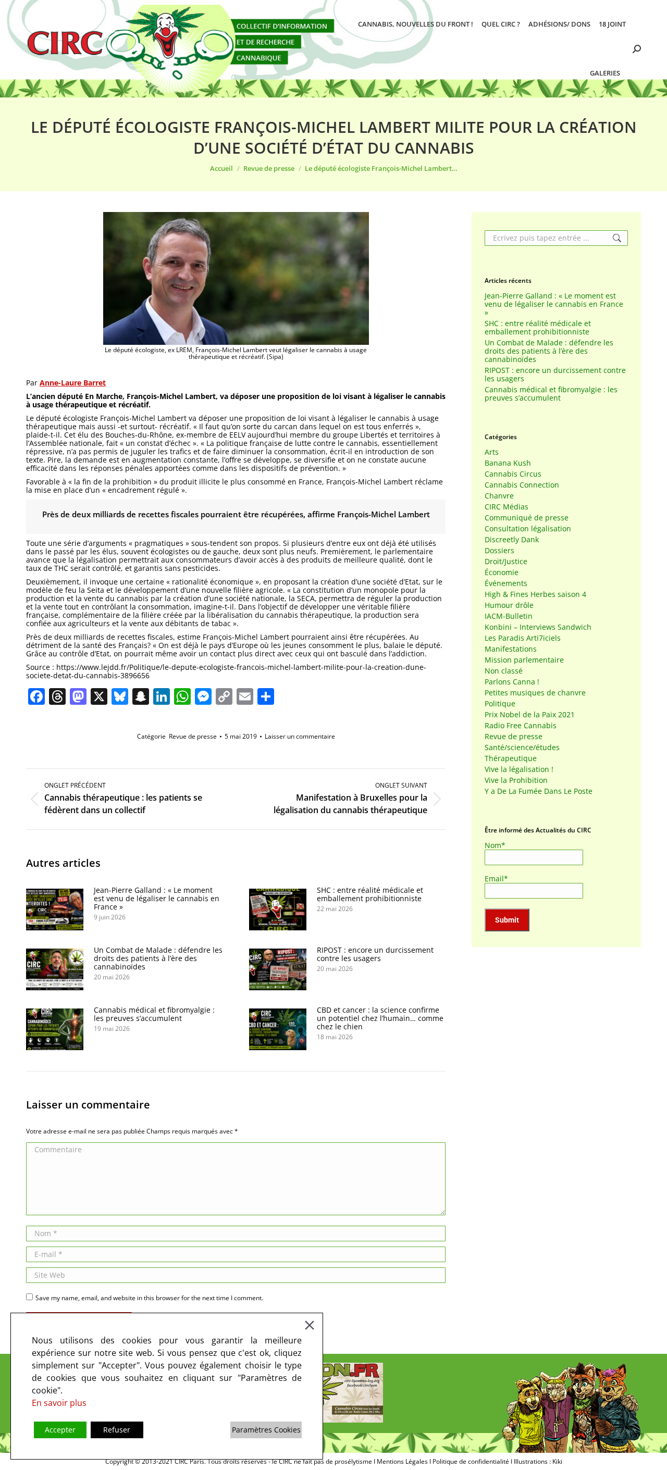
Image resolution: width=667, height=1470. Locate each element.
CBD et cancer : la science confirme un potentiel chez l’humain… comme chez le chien (380, 1018)
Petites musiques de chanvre (535, 693)
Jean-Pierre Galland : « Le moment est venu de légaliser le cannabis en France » (156, 898)
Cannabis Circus (513, 474)
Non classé (504, 671)
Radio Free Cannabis (521, 725)
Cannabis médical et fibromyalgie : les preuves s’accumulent (154, 1014)
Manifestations (511, 649)
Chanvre (499, 496)
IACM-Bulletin (509, 616)
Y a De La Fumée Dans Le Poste (538, 791)
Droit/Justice (506, 561)
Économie (501, 572)
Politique (500, 704)
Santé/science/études (522, 747)
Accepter (60, 1430)
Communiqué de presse (527, 518)
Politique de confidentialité (471, 1461)
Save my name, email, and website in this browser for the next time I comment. (149, 1297)
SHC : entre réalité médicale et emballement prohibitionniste (370, 894)
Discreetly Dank (512, 539)
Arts (492, 452)
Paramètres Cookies (266, 1430)
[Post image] (54, 909)
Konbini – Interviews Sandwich (538, 627)
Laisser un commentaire (300, 736)
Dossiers (499, 550)
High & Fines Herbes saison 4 (535, 594)
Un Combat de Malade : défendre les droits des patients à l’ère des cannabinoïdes (158, 958)
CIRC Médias (506, 507)
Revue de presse (193, 736)
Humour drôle (509, 605)
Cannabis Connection (522, 485)
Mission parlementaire (524, 660)
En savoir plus (59, 1403)
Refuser (116, 1430)
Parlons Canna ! (512, 682)
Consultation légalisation (528, 529)
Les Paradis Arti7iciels (523, 638)
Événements (506, 583)
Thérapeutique (511, 758)
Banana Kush (508, 463)
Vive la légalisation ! (519, 769)
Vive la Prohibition (516, 780)
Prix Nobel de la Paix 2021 (530, 715)
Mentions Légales (402, 1461)
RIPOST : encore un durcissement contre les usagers (375, 954)
